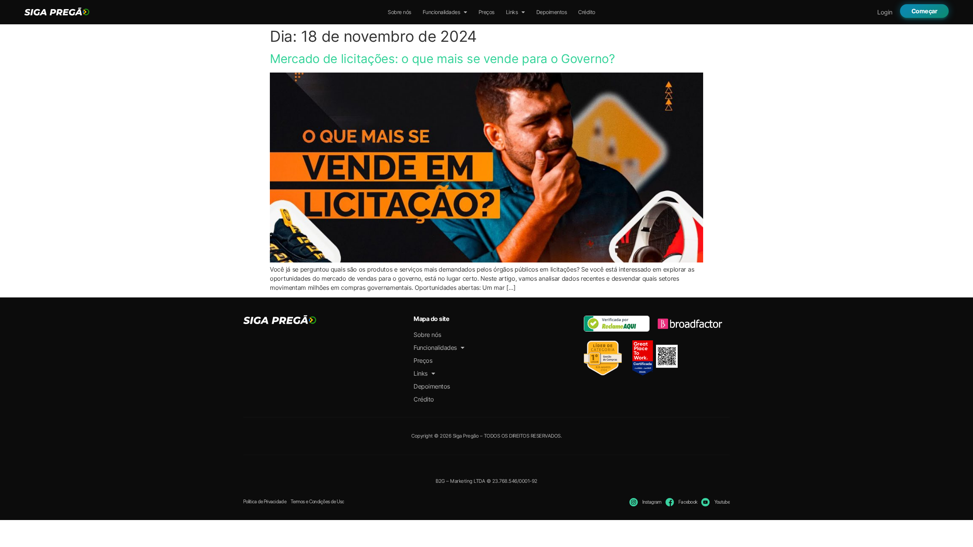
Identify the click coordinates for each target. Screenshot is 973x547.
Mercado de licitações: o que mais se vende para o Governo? (442, 58)
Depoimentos (551, 12)
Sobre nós (399, 12)
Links (512, 12)
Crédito (586, 12)
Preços (486, 12)
